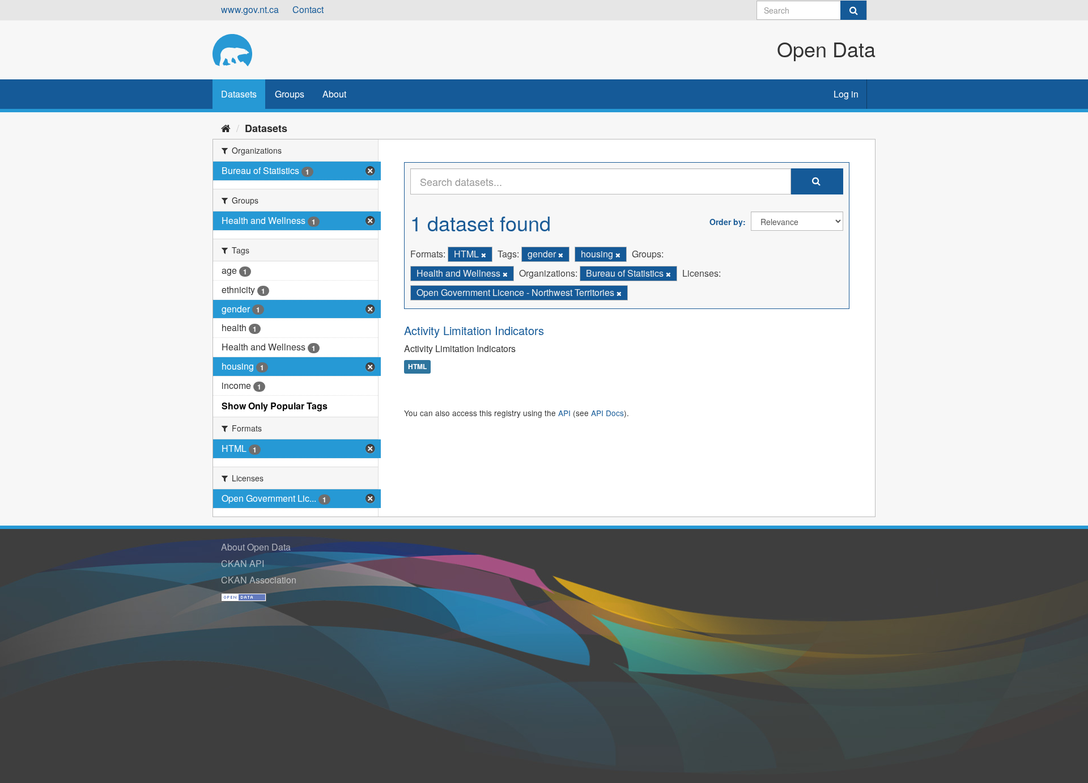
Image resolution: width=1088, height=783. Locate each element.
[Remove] (483, 254)
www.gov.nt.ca (250, 9)
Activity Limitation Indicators (474, 330)
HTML (417, 367)
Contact (308, 9)
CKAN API (242, 563)
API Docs (607, 412)
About (334, 93)
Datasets (239, 93)
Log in (846, 93)
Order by (726, 221)
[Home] (226, 127)
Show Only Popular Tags (275, 405)
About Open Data (256, 546)
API (564, 412)
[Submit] (853, 10)
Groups (289, 93)
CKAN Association (258, 579)
